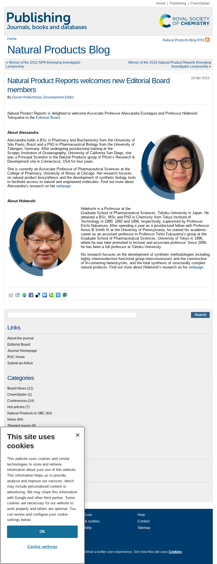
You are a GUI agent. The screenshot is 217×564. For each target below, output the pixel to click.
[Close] (77, 435)
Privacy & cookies (86, 521)
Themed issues (19, 426)
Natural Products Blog (58, 50)
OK (42, 531)
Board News (16, 388)
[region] (42, 495)
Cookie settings (42, 546)
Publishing (178, 3)
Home (161, 3)
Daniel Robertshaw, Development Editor (42, 97)
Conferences (17, 401)
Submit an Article (20, 363)
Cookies (175, 552)
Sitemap (144, 528)
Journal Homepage (22, 351)
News (11, 419)
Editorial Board (48, 117)
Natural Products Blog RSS (184, 40)
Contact (143, 521)
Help (141, 515)
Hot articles (16, 407)
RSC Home (16, 357)
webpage (63, 186)
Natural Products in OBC (26, 413)
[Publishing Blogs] (108, 21)
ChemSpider (200, 3)
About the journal (20, 338)
